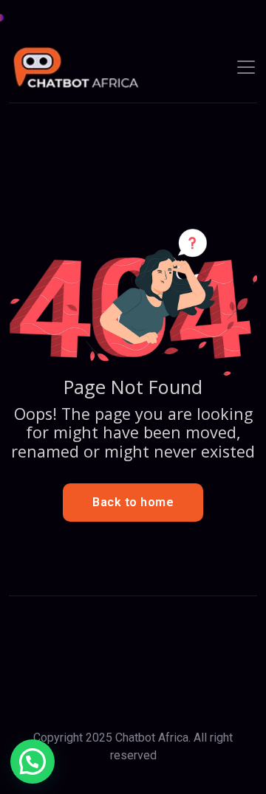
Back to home (133, 502)
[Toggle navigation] (246, 67)
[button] (32, 761)
